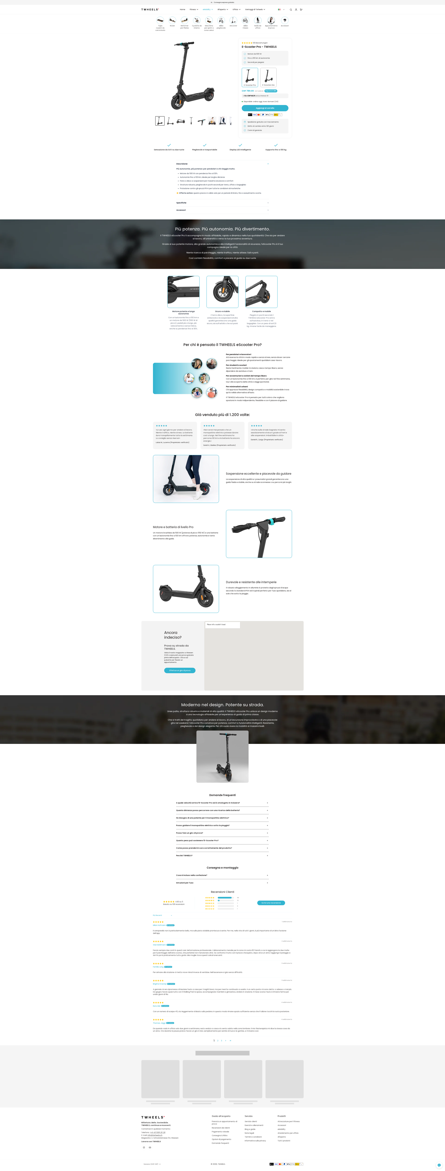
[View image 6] (212, 121)
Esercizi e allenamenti (254, 1125)
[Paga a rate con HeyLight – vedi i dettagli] (267, 96)
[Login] (296, 9)
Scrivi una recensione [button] (271, 903)
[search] (290, 9)
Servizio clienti (251, 1121)
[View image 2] (170, 121)
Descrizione (182, 164)
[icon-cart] (301, 9)
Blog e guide (250, 1129)
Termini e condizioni (253, 1137)
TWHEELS (221, 1164)
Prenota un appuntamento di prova (224, 1122)
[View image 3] (180, 121)
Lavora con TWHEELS (151, 1141)
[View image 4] (191, 121)
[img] (158, 922)
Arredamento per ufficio (288, 1133)
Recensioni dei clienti (221, 1128)
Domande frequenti (220, 1143)
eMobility (281, 1129)
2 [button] (217, 1040)
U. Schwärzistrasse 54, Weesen (164, 1138)
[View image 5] (201, 121)
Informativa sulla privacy (255, 1140)
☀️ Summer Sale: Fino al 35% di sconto (224, 2)
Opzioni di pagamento (221, 1139)
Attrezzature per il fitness (289, 1121)
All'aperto (282, 1137)
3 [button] (221, 1040)
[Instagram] (143, 1147)
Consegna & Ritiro (219, 1135)
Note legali (249, 1133)
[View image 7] (222, 121)
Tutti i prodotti (284, 1140)
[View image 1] (160, 121)
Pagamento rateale (220, 1131)
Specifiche (181, 202)
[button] (281, 9)
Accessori (181, 210)
